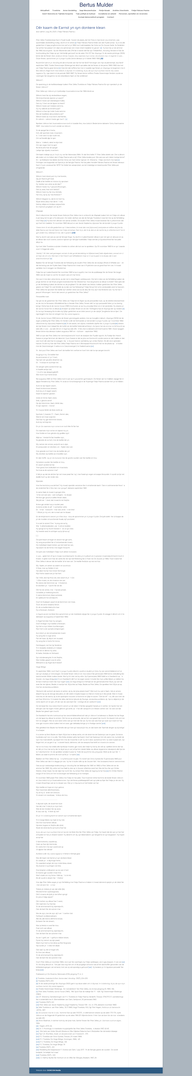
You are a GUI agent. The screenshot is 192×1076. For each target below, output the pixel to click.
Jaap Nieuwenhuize (87, 10)
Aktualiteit (44, 10)
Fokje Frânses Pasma (140, 10)
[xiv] (92, 346)
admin (42, 32)
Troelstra (56, 10)
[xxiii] (42, 970)
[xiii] (116, 324)
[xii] (65, 324)
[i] (75, 43)
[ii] (101, 48)
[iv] (60, 68)
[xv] (56, 679)
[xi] (123, 309)
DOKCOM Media (54, 1070)
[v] (66, 119)
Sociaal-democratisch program (91, 17)
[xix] (78, 755)
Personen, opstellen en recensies (133, 14)
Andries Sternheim (121, 10)
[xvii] (99, 702)
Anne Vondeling (70, 10)
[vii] (45, 221)
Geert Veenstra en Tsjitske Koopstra (57, 14)
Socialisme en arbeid (107, 14)
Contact (110, 17)
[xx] (107, 771)
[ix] (51, 259)
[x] (60, 309)
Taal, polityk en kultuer (85, 14)
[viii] (37, 1005)
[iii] (37, 984)
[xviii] (103, 723)
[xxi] (123, 962)
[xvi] (67, 682)
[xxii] (90, 967)
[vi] (118, 160)
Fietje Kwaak (104, 10)
